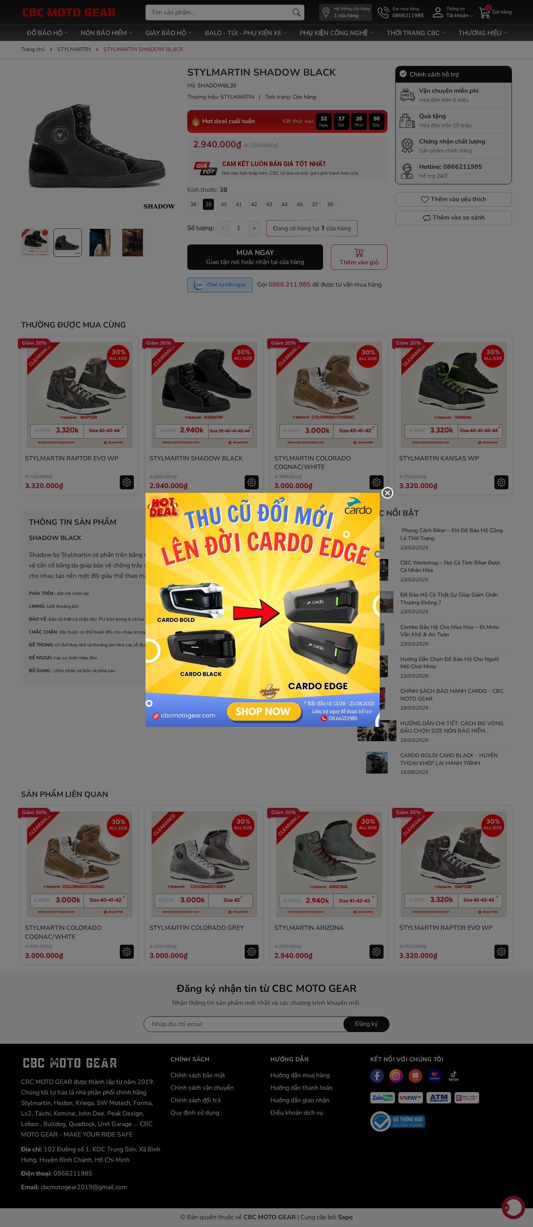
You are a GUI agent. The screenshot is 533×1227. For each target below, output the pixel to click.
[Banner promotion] (263, 609)
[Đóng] (387, 493)
